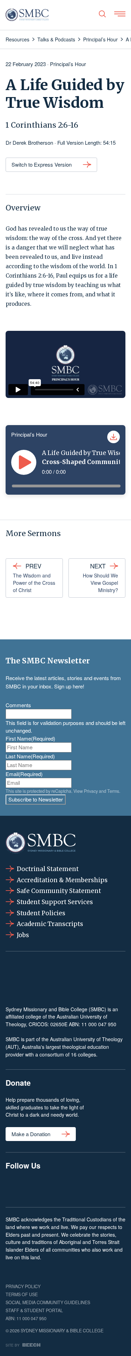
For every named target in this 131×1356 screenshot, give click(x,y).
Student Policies (41, 913)
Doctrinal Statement (48, 869)
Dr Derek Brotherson (29, 142)
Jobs (23, 935)
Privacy (91, 791)
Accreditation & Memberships (62, 880)
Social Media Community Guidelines (48, 1302)
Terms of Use (22, 1294)
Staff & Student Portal (34, 1310)
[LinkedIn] (65, 1187)
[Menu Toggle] (119, 13)
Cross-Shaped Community (83, 462)
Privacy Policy (23, 1286)
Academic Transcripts (50, 924)
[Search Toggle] (102, 13)
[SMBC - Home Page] (27, 15)
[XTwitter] (91, 1187)
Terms (113, 791)
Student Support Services (55, 902)
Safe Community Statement (59, 891)
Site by (13, 1345)
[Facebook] (14, 1187)
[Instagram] (39, 1187)
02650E (58, 1024)
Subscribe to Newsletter (35, 799)
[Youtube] (116, 1187)
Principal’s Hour (68, 63)
